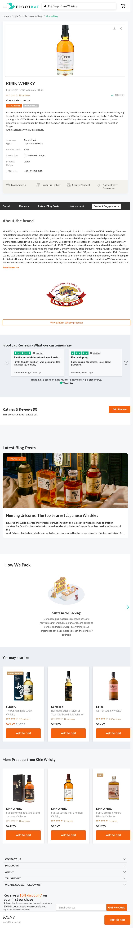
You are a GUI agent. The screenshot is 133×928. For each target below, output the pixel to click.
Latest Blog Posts (48, 206)
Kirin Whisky (52, 16)
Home (6, 16)
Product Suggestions (106, 206)
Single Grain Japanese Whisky (27, 16)
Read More (9, 267)
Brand (6, 206)
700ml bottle (13, 106)
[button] (65, 6)
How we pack (76, 206)
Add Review (120, 409)
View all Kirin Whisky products (66, 322)
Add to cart (117, 920)
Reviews (24, 206)
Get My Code (116, 907)
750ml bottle (30, 106)
